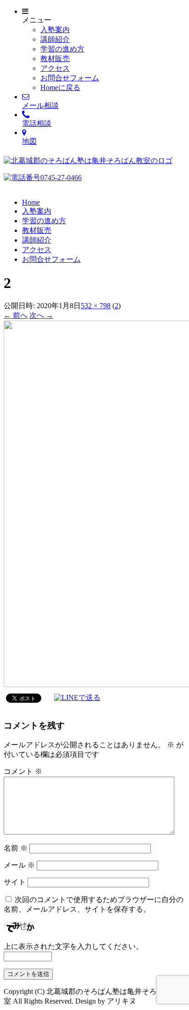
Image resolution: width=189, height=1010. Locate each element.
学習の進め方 (62, 49)
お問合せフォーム (69, 78)
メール (19, 865)
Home (31, 202)
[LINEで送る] (77, 697)
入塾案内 (55, 30)
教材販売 (55, 58)
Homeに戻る (60, 87)
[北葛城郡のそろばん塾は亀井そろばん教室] (88, 160)
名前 (16, 848)
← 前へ (16, 315)
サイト (15, 882)
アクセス (55, 68)
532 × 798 (96, 306)
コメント (23, 771)
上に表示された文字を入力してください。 (73, 946)
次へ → (41, 315)
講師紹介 (55, 39)
